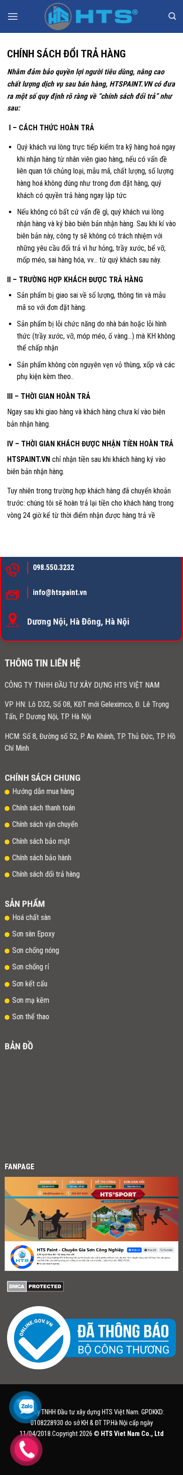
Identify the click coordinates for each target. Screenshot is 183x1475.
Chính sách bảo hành (41, 857)
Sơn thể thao (30, 1016)
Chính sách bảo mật (41, 841)
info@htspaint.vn (60, 592)
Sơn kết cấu (29, 983)
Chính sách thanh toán (43, 807)
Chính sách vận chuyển (45, 824)
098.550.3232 (53, 567)
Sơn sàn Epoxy (33, 933)
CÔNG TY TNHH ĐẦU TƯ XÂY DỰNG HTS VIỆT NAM (82, 685)
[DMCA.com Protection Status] (35, 1285)
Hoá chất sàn (31, 917)
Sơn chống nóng (35, 950)
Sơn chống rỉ (30, 966)
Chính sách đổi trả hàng (47, 874)
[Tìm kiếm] (172, 16)
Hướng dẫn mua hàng (43, 791)
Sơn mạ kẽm (30, 1000)
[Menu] (12, 16)
